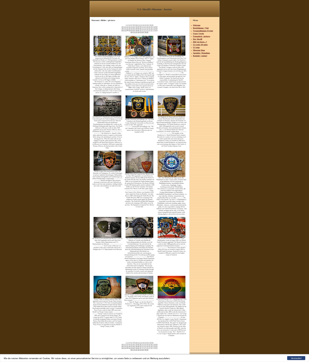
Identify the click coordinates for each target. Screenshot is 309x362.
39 (156, 27)
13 (141, 25)
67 (135, 30)
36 (151, 27)
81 (133, 32)
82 (135, 32)
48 (136, 29)
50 (140, 29)
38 (155, 27)
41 (124, 29)
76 (151, 30)
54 (147, 29)
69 (138, 30)
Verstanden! (296, 358)
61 (124, 30)
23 (127, 27)
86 (142, 32)
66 (133, 30)
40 (122, 29)
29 (138, 27)
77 (153, 30)
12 (140, 25)
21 (124, 27)
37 (153, 27)
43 (127, 29)
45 (131, 29)
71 (142, 30)
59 (156, 29)
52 (144, 29)
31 (142, 27)
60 (122, 30)
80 (131, 32)
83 (136, 32)
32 (144, 27)
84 (138, 32)
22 (126, 27)
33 (146, 27)
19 (152, 25)
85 (140, 32)
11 (138, 25)
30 (140, 27)
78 (155, 30)
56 (151, 29)
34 (147, 27)
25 (131, 27)
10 (136, 25)
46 (133, 29)
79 (156, 30)
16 (147, 25)
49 (138, 29)
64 (129, 30)
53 (146, 29)
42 (126, 29)
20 (122, 27)
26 (133, 27)
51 (142, 29)
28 (136, 27)
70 (140, 30)
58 (155, 29)
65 (131, 30)
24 (129, 27)
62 (126, 30)
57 (153, 29)
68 (136, 30)
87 (144, 32)
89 (147, 32)
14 (143, 25)
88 (146, 32)
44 (129, 29)
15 (145, 25)
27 (135, 27)
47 (135, 29)
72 (144, 30)
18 (150, 25)
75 (149, 30)
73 (146, 30)
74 (147, 30)
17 (149, 25)
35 (149, 27)
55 (149, 29)
